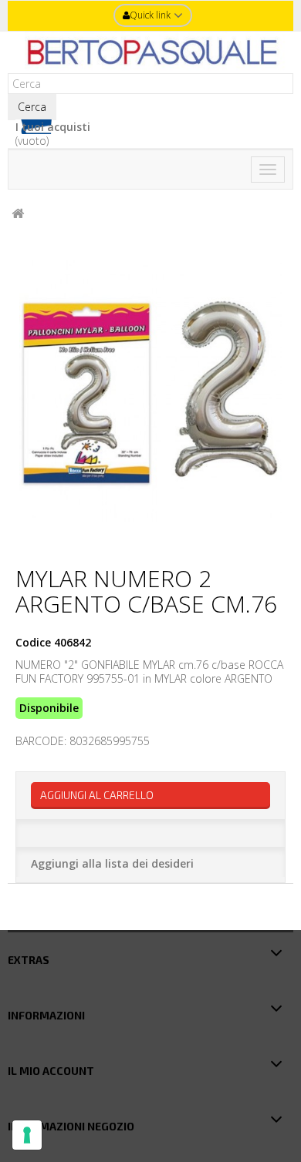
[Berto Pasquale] (150, 52)
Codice (33, 643)
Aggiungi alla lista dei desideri (112, 863)
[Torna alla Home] (18, 213)
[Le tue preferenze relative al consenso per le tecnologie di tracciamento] (27, 1135)
